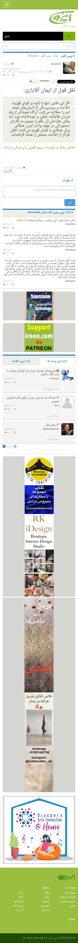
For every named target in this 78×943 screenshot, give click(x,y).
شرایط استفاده (67, 897)
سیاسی (49, 416)
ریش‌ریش (50, 424)
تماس (72, 905)
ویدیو (46, 901)
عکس (20, 892)
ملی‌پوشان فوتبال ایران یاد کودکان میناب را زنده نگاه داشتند (33, 373)
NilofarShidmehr (51, 429)
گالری (20, 897)
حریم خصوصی (67, 901)
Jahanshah (56, 64)
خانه (56, 56)
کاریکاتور (18, 901)
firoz (56, 406)
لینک (46, 897)
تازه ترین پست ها (57, 361)
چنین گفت (46, 56)
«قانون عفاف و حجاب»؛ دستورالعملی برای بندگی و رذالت (39, 148)
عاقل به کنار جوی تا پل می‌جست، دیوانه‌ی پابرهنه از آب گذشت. (45, 220)
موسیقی (44, 905)
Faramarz (54, 379)
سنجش (45, 910)
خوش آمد (70, 892)
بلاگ (46, 892)
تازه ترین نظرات (21, 361)
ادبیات (50, 439)
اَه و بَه (19, 910)
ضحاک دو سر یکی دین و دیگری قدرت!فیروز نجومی (33, 399)
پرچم (6, 171)
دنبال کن (7, 64)
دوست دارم (31, 81)
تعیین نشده (8, 69)
